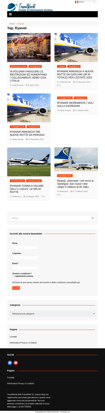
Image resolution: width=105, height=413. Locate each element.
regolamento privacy (23, 276)
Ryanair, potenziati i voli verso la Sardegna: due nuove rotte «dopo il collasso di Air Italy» (75, 183)
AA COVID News (17, 181)
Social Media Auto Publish (43, 412)
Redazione (16, 196)
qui (78, 282)
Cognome (16, 253)
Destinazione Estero (18, 66)
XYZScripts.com (65, 412)
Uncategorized (35, 66)
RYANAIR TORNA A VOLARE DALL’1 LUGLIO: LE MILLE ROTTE (27, 188)
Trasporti (61, 66)
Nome (15, 243)
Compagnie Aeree (17, 127)
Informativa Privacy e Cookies (23, 343)
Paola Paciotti (17, 85)
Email (15, 263)
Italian (81, 2)
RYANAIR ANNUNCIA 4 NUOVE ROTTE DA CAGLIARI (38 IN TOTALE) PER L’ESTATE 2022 (75, 74)
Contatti (13, 337)
